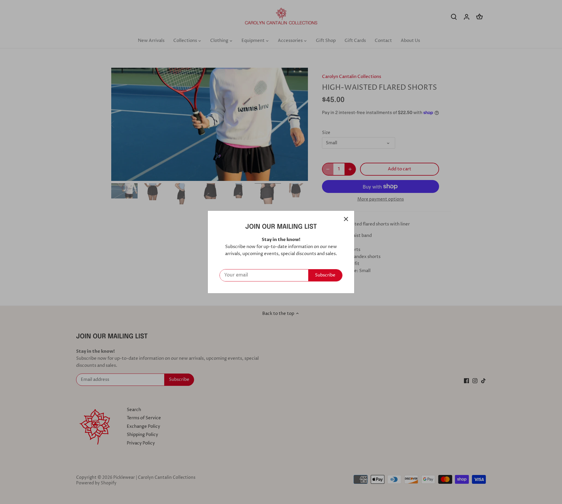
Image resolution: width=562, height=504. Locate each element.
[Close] (346, 219)
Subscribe (325, 275)
